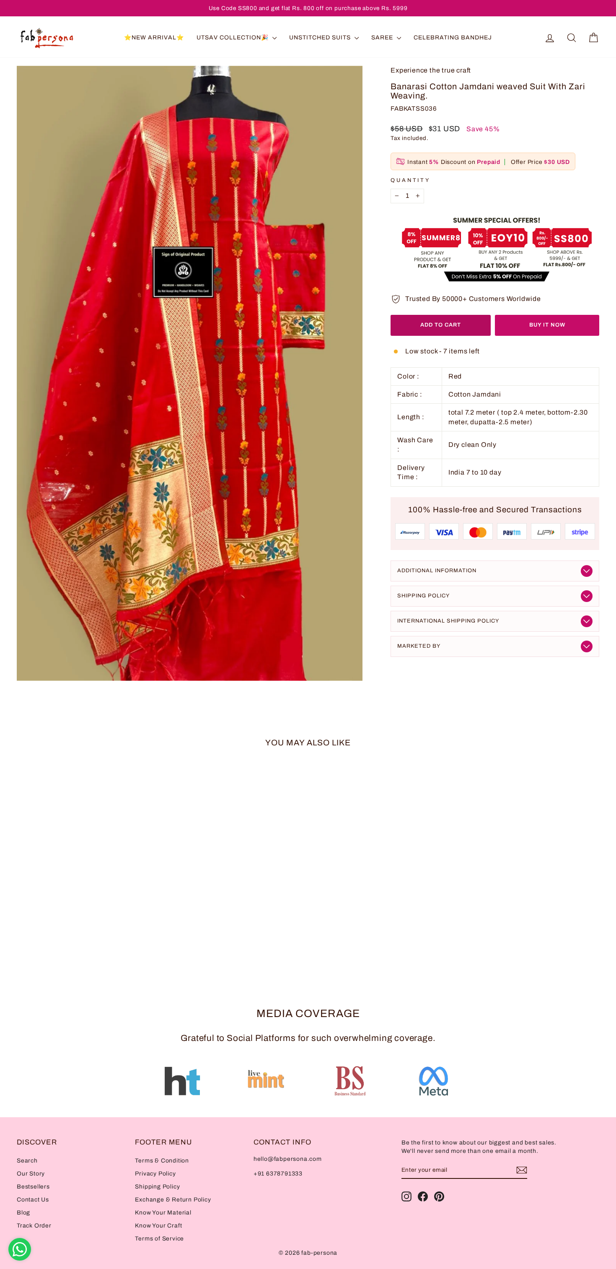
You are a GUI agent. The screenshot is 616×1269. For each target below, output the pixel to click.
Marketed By (418, 646)
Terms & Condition (162, 1160)
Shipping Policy (423, 596)
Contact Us (33, 1199)
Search (27, 1160)
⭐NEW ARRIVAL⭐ (154, 37)
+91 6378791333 (278, 1173)
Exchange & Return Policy (173, 1199)
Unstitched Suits (320, 37)
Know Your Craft (158, 1225)
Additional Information (436, 571)
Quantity (410, 180)
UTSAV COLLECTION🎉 (233, 37)
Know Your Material (163, 1212)
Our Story (31, 1173)
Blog (23, 1212)
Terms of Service (159, 1238)
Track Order (34, 1225)
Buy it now (547, 325)
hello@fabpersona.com (288, 1159)
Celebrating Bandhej (453, 37)
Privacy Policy (155, 1173)
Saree (383, 37)
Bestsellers (33, 1186)
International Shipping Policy (448, 621)
